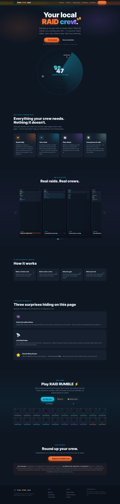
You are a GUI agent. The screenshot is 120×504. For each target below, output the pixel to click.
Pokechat (24, 3)
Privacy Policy (69, 471)
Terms (61, 471)
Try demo (102, 2)
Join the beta (51, 497)
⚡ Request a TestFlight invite (60, 458)
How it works (76, 2)
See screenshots (68, 40)
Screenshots (51, 494)
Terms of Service (70, 494)
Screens (68, 2)
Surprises (85, 2)
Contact (68, 497)
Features (61, 2)
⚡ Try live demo (51, 40)
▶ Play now (48, 399)
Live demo (93, 2)
